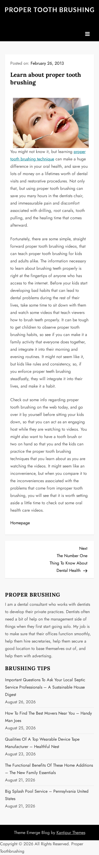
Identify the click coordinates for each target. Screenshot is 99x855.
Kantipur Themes (70, 832)
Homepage (20, 523)
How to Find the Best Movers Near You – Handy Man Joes (48, 717)
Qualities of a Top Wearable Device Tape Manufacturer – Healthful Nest (42, 743)
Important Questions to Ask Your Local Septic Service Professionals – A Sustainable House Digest (45, 687)
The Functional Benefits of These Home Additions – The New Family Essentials (49, 769)
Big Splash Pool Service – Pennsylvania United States (46, 795)
